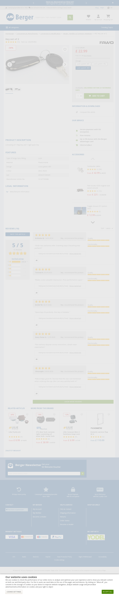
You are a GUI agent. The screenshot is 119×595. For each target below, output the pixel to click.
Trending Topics (107, 27)
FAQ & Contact (65, 509)
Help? (102, 8)
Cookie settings (59, 560)
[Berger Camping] (19, 17)
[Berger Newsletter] (82, 473)
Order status (64, 521)
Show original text (75, 254)
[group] (9, 90)
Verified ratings (18, 259)
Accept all (107, 592)
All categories (14, 27)
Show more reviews (73, 402)
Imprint (48, 557)
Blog (96, 8)
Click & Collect (86, 145)
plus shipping (87, 55)
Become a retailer (39, 517)
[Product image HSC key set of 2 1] (37, 64)
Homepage (9, 34)
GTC (14, 557)
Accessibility (103, 557)
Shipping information (68, 513)
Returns (63, 517)
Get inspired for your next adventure (60, 3)
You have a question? (16, 510)
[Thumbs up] (37, 260)
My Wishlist (37, 513)
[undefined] (99, 170)
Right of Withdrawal (85, 557)
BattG (24, 557)
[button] (33, 3)
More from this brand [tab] (42, 408)
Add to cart (98, 96)
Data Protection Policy (64, 557)
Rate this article (17, 234)
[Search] (70, 17)
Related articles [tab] (16, 408)
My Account (37, 509)
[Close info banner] (113, 3)
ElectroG (36, 557)
